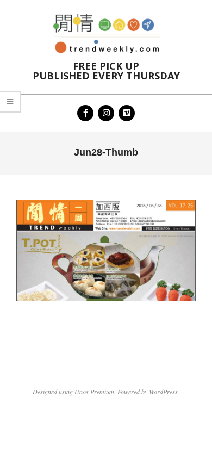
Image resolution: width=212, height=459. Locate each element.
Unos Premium (94, 391)
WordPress (163, 391)
